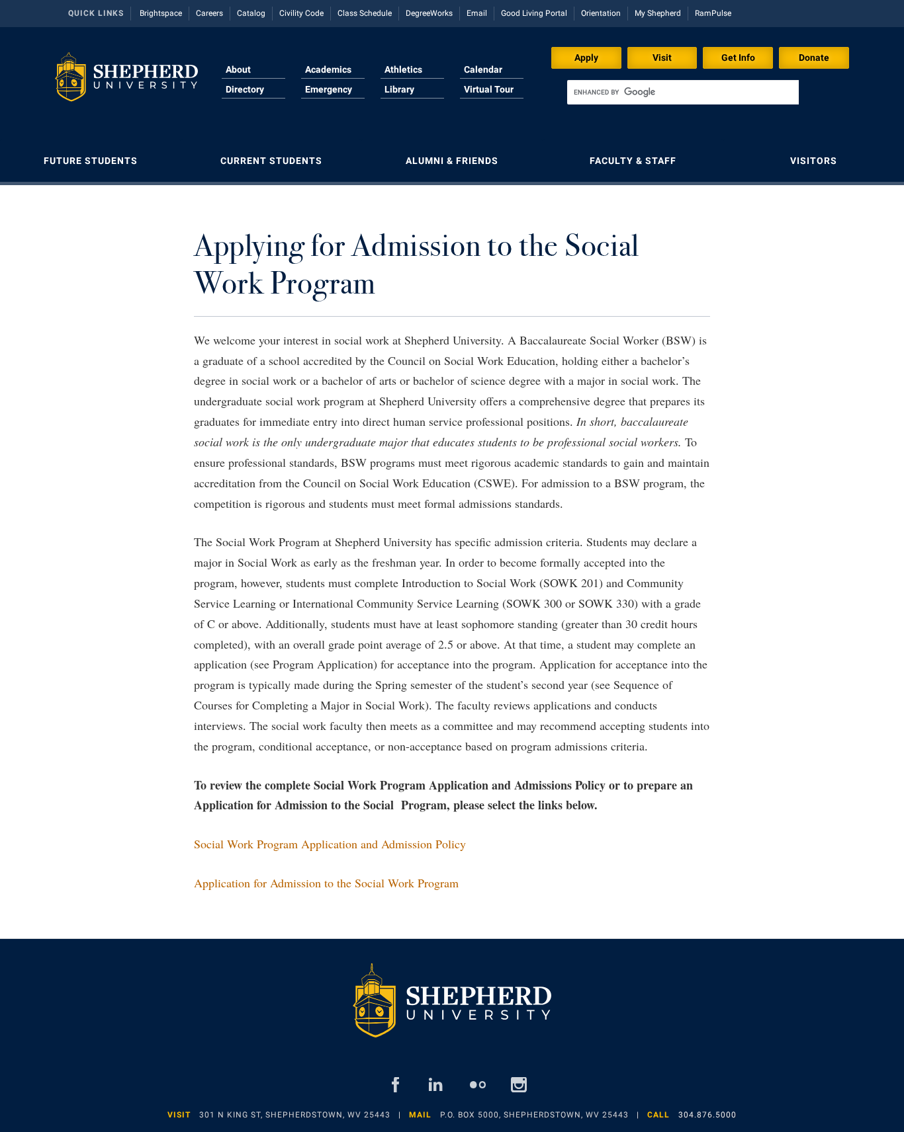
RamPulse (713, 13)
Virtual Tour (489, 89)
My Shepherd (658, 13)
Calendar (483, 69)
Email (477, 13)
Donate (814, 57)
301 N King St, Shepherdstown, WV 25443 (294, 1114)
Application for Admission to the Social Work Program (326, 883)
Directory (245, 89)
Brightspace (161, 13)
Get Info (738, 57)
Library (399, 89)
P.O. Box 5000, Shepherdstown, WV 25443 (534, 1114)
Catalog (251, 13)
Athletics (403, 69)
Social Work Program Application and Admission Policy (330, 844)
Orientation (601, 13)
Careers (209, 13)
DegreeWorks (429, 13)
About (238, 69)
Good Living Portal (534, 13)
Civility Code (301, 13)
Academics (328, 69)
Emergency (328, 89)
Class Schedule (365, 13)
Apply (586, 57)
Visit (662, 57)
